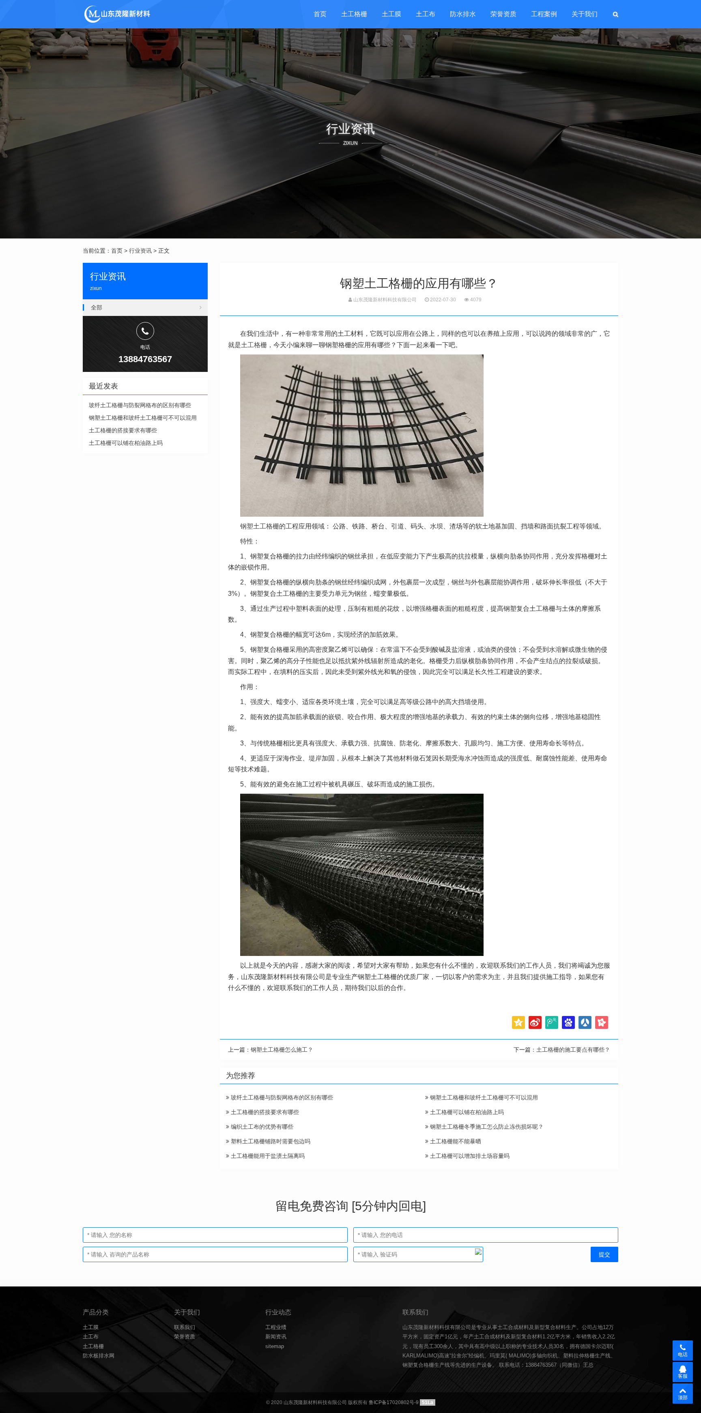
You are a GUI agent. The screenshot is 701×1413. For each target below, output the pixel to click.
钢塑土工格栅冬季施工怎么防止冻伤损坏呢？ (486, 1126)
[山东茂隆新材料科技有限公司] (117, 14)
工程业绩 (275, 1327)
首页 (320, 14)
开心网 (601, 1022)
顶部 (683, 1397)
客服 (683, 1376)
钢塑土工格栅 (259, 526)
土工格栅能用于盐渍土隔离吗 (267, 1156)
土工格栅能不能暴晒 (454, 1141)
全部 (96, 307)
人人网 (584, 1022)
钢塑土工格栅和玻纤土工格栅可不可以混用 (483, 1097)
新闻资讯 (275, 1337)
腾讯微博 (551, 1022)
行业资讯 (140, 250)
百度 (568, 1022)
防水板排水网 (98, 1356)
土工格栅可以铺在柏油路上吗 (466, 1112)
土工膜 (391, 14)
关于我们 (585, 14)
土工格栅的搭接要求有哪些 (264, 1112)
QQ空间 (518, 1022)
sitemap (274, 1346)
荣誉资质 (503, 14)
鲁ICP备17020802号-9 (394, 1402)
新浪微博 (535, 1022)
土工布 (425, 14)
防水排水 (463, 14)
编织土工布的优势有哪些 (261, 1126)
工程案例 (544, 14)
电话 (683, 1354)
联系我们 (184, 1327)
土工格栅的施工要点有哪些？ (573, 1049)
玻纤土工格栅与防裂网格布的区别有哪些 (281, 1097)
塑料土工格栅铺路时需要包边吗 (269, 1141)
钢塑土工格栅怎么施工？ (282, 1049)
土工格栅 (354, 14)
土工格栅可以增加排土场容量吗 (469, 1156)
